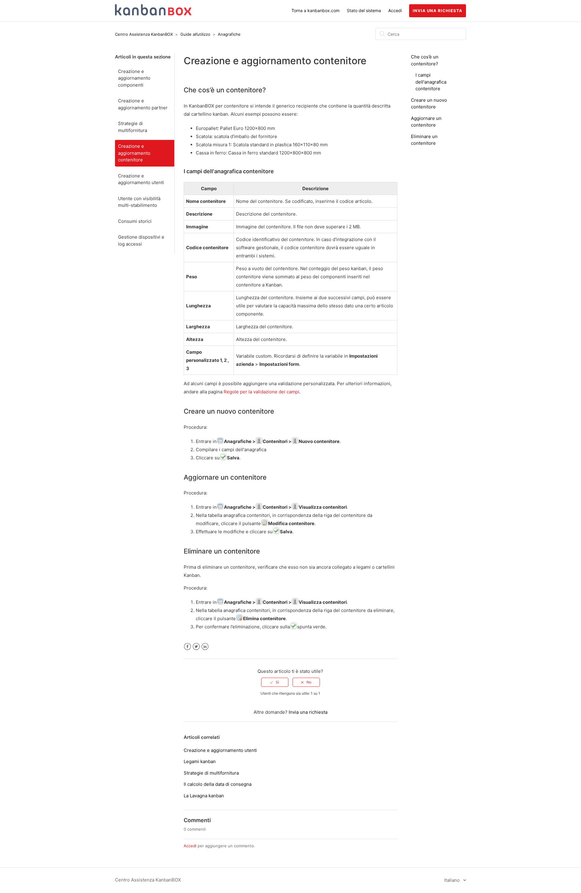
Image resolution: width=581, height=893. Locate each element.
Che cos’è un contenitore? (225, 90)
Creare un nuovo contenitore (229, 411)
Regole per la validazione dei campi (261, 392)
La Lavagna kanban (204, 796)
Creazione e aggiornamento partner (143, 104)
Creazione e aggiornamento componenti (134, 78)
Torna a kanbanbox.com (315, 10)
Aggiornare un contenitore (225, 477)
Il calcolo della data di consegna (217, 784)
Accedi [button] (395, 10)
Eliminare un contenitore (222, 551)
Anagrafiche (229, 34)
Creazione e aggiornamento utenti (141, 179)
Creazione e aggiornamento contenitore (134, 153)
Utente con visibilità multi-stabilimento (139, 202)
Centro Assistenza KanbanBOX (144, 34)
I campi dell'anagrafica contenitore (430, 81)
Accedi (190, 845)
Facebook (187, 646)
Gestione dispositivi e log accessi (141, 240)
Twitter (196, 646)
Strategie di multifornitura (132, 127)
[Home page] (153, 14)
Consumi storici (135, 221)
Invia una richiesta (437, 10)
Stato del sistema (364, 10)
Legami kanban (200, 761)
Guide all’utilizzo (195, 34)
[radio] (274, 682)
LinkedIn (205, 646)
